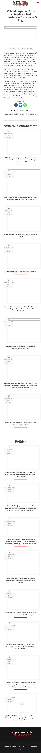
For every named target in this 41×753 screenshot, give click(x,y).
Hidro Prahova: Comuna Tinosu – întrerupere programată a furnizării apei (20, 347)
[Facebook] (16, 105)
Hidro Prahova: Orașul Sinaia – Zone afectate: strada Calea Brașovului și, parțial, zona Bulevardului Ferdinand (20, 309)
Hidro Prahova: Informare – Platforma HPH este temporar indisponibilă (20, 424)
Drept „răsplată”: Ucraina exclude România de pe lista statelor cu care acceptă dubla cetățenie (20, 614)
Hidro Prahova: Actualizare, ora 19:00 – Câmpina (20, 271)
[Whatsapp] (25, 105)
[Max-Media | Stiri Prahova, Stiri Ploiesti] (20, 3)
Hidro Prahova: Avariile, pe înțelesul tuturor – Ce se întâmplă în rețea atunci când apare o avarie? (20, 198)
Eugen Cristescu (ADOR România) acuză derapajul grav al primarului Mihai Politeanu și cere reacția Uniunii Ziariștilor (20, 474)
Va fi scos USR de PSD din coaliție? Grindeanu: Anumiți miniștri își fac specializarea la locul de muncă (20, 580)
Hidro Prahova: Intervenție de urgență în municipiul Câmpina (20, 235)
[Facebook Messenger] (20, 105)
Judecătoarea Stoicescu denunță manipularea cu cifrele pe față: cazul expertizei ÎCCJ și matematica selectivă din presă (20, 646)
